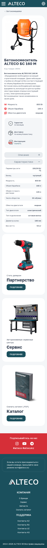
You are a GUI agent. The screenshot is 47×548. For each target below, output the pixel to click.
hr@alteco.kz (23, 467)
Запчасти (23, 506)
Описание (23, 154)
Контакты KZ (23, 521)
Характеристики (23, 161)
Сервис (23, 502)
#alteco (17, 448)
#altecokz (28, 448)
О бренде (23, 498)
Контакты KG (23, 532)
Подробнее (16, 287)
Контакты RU (23, 525)
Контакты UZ (24, 528)
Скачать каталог (23, 510)
